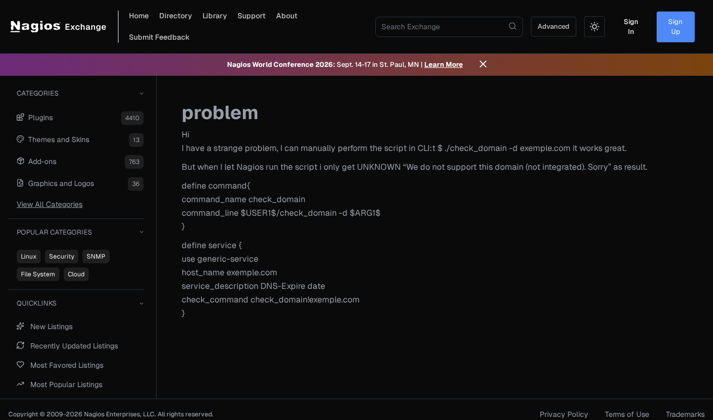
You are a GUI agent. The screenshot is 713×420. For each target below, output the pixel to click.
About (287, 15)
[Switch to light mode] (594, 26)
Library (215, 15)
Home (139, 15)
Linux (29, 256)
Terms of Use (627, 414)
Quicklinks (36, 303)
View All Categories (49, 204)
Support (251, 15)
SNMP (96, 256)
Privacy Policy (564, 414)
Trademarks (685, 414)
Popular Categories (54, 232)
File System (38, 274)
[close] (483, 65)
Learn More (443, 64)
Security (61, 256)
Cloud (76, 274)
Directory (175, 15)
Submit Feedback (159, 37)
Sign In (631, 27)
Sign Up (675, 27)
